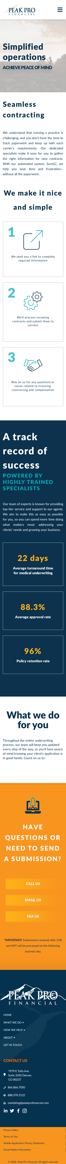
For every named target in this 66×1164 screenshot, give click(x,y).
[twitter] (12, 1111)
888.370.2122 (16, 1095)
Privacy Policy (11, 1130)
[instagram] (25, 1111)
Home (8, 1015)
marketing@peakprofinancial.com (28, 1103)
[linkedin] (6, 1111)
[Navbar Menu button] (60, 10)
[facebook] (18, 1111)
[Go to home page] (22, 10)
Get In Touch (13, 1045)
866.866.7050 (16, 1087)
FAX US (33, 916)
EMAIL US (33, 900)
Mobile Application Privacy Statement (24, 1143)
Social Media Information (17, 1150)
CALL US (33, 884)
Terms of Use (11, 1137)
